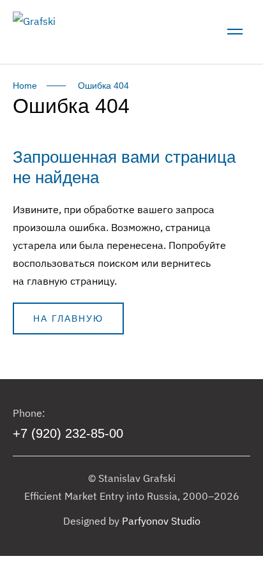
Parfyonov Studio (161, 520)
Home (25, 85)
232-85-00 (68, 433)
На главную (68, 318)
